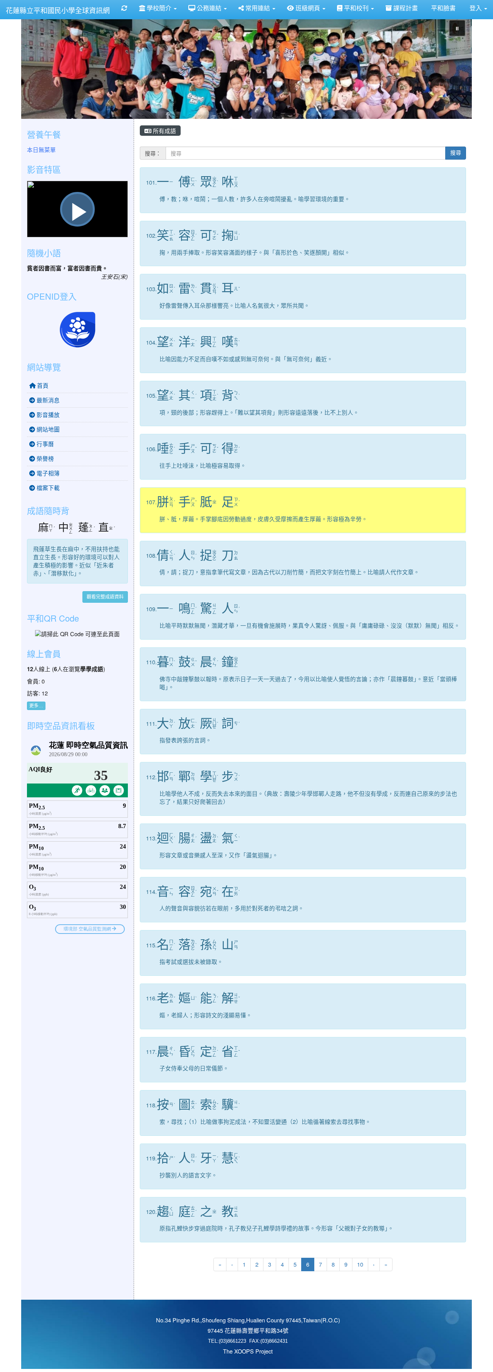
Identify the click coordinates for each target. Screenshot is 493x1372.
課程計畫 (405, 7)
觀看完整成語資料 (105, 597)
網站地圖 (47, 429)
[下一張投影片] (453, 68)
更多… (36, 706)
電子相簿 (47, 473)
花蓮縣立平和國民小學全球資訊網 (58, 10)
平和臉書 (442, 7)
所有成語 (163, 131)
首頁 (42, 385)
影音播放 (47, 414)
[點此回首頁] (246, 66)
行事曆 (44, 444)
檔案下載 (47, 487)
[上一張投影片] (40, 68)
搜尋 (455, 153)
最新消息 (47, 400)
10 (360, 1264)
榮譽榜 (44, 458)
